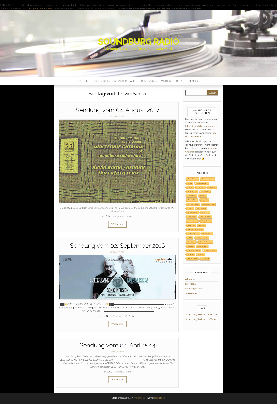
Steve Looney (192, 179)
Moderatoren (102, 81)
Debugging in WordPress (39, 8)
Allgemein (190, 279)
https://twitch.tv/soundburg (200, 126)
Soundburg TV (148, 81)
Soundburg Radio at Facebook (201, 314)
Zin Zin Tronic (192, 258)
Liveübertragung (201, 183)
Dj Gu (190, 183)
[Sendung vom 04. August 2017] (117, 161)
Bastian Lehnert (201, 237)
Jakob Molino (192, 200)
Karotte (200, 254)
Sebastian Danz (208, 204)
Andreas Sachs (193, 233)
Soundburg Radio (138, 41)
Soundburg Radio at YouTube (200, 319)
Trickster (190, 246)
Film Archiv (190, 284)
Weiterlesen (117, 224)
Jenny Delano (192, 212)
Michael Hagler (205, 216)
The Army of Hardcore (195, 229)
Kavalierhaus (207, 233)
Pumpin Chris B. (210, 250)
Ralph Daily (191, 196)
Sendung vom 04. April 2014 (117, 345)
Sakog (190, 187)
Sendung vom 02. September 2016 (117, 245)
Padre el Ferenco (205, 242)
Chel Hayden (202, 246)
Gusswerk (191, 225)
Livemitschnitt (192, 221)
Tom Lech (205, 212)
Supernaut (205, 258)
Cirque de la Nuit (194, 250)
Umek (190, 237)
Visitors (166, 81)
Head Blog (159, 398)
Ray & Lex (191, 242)
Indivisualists (201, 208)
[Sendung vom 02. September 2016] (117, 277)
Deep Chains (206, 221)
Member (194, 81)
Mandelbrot (205, 191)
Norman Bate (192, 191)
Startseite (83, 81)
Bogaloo (191, 254)
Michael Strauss (193, 204)
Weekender (191, 293)
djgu (109, 216)
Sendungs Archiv (117, 116)
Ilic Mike (202, 196)
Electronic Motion (208, 179)
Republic (204, 200)
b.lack (190, 208)
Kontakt (180, 81)
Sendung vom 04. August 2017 (117, 110)
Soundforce (192, 216)
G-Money (212, 187)
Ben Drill (202, 225)
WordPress (139, 398)
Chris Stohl (200, 187)
